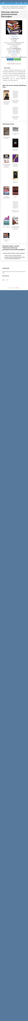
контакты (11, 271)
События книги (14, 54)
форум (7, 271)
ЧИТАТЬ (18, 59)
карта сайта (16, 271)
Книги (8, 6)
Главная (3, 6)
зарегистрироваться (15, 258)
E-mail (7, 280)
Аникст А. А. (19, 50)
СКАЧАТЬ (10, 59)
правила (20, 271)
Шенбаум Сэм (15, 38)
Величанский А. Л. (17, 48)
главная (3, 271)
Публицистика (22, 6)
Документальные (14, 6)
